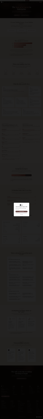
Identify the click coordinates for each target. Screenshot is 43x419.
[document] (21, 209)
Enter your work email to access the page (20, 208)
